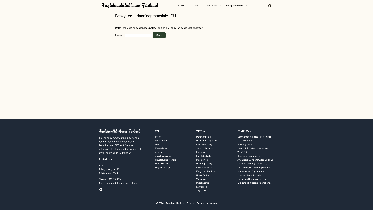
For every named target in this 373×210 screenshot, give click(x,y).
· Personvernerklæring (206, 203)
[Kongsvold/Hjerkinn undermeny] (249, 5)
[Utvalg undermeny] (200, 5)
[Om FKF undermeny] (185, 5)
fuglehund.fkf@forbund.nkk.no (121, 183)
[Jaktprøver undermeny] (220, 5)
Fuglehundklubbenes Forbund (180, 203)
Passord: (120, 35)
